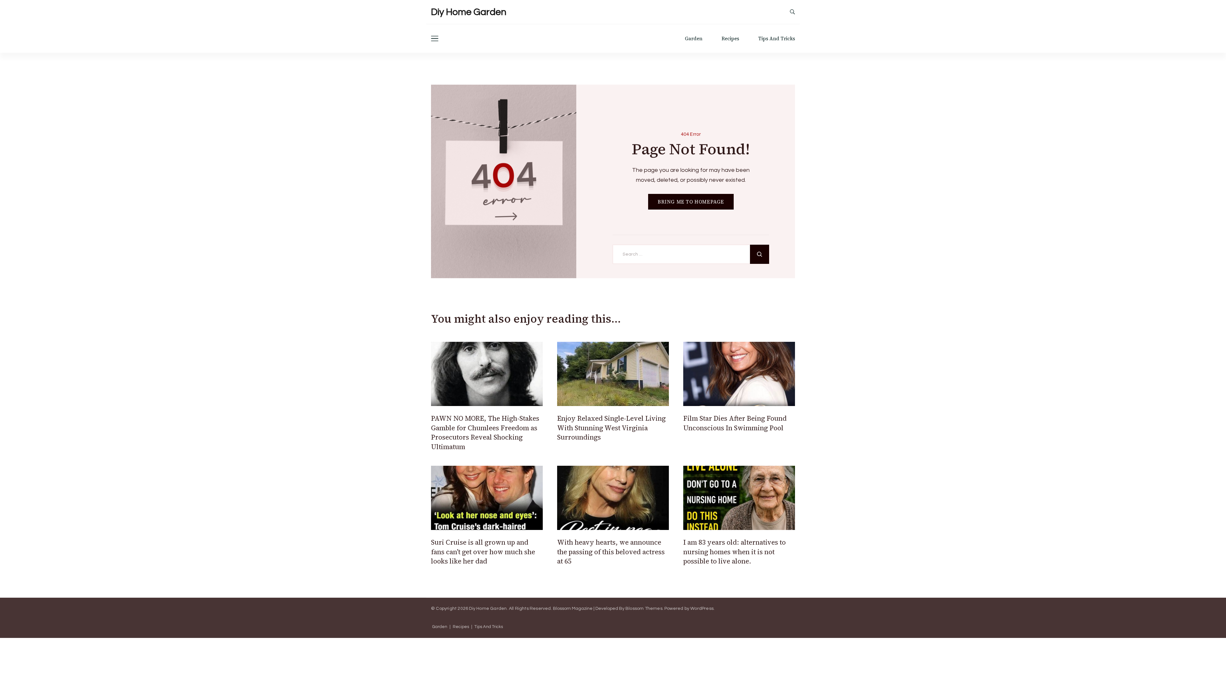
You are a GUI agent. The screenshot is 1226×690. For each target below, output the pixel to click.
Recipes (730, 38)
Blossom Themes (643, 608)
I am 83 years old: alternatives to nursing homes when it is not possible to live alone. (734, 552)
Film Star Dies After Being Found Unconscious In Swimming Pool (735, 423)
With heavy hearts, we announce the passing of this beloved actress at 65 (611, 552)
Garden (693, 38)
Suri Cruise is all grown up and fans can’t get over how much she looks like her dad (483, 552)
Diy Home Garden (468, 12)
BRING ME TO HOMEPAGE (691, 201)
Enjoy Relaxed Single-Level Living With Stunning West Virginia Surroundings (611, 428)
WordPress (702, 608)
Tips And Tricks (776, 38)
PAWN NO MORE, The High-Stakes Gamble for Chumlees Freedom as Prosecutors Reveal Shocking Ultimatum (485, 432)
